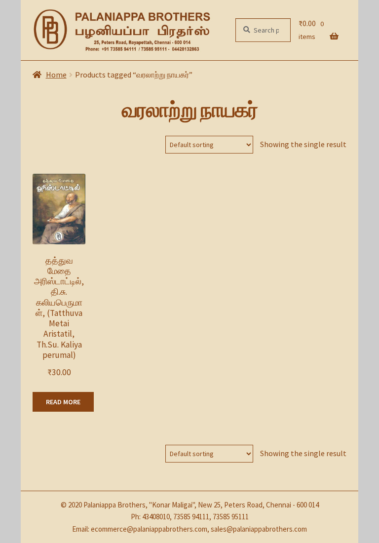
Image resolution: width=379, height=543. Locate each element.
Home (56, 74)
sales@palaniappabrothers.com (259, 529)
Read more (63, 401)
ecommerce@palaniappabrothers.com (149, 529)
